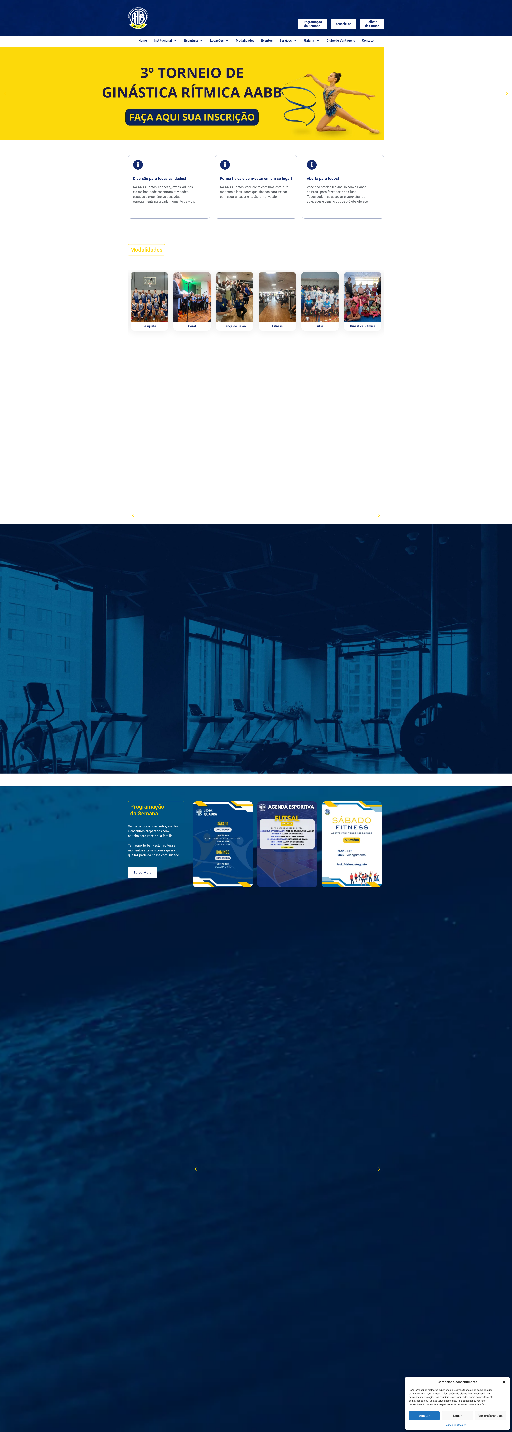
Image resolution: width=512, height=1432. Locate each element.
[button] (504, 1382)
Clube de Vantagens (341, 40)
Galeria (309, 40)
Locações (217, 40)
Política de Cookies (455, 1424)
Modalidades (245, 40)
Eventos (267, 40)
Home (142, 40)
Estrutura (191, 40)
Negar (457, 1416)
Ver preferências (490, 1416)
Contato (368, 40)
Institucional (163, 40)
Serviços (286, 40)
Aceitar (424, 1416)
